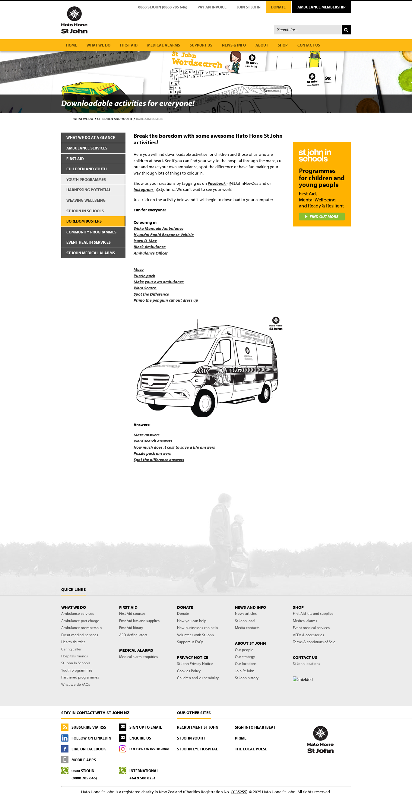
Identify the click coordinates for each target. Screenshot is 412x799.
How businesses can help (197, 627)
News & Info (234, 45)
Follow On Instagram (149, 748)
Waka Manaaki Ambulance (158, 228)
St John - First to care (320, 739)
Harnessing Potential (88, 189)
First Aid (75, 158)
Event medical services (79, 634)
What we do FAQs (75, 684)
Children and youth (114, 119)
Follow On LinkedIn (91, 738)
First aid (129, 45)
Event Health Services (88, 242)
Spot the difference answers (159, 459)
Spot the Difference (151, 294)
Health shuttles (73, 641)
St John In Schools (75, 662)
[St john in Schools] (321, 184)
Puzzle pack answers (152, 453)
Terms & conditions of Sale (314, 641)
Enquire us (140, 738)
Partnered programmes (80, 677)
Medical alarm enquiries (138, 656)
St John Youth (191, 738)
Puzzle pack (144, 275)
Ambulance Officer (151, 253)
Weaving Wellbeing (86, 200)
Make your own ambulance (159, 281)
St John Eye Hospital (197, 748)
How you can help (191, 620)
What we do (98, 45)
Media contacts (247, 627)
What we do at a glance (90, 137)
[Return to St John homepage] (206, 19)
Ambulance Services (86, 148)
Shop (283, 45)
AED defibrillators (133, 634)
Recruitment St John (197, 727)
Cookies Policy (189, 670)
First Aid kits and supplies (139, 620)
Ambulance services (77, 613)
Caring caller (71, 649)
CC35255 (238, 791)
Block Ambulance (150, 246)
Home (71, 45)
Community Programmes (91, 231)
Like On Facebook (88, 748)
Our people (244, 649)
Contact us (308, 45)
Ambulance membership (81, 627)
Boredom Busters (84, 221)
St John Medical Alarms (90, 252)
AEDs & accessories (308, 634)
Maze (139, 269)
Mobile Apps (83, 759)
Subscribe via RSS (88, 727)
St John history (246, 677)
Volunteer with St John (195, 634)
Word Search (145, 287)
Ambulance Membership (321, 7)
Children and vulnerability (198, 677)
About (261, 45)
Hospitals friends (74, 655)
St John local (245, 620)
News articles (246, 613)
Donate (278, 7)
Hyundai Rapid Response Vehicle (164, 234)
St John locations (306, 663)
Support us (201, 45)
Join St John (249, 7)
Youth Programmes (86, 179)
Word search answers (153, 441)
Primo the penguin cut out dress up (166, 300)
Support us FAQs (190, 641)
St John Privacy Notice (195, 663)
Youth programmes (76, 670)
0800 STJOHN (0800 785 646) (162, 7)
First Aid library (131, 627)
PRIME (240, 738)
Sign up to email (145, 727)
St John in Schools (85, 210)
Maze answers (147, 435)
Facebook (217, 183)
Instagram (144, 189)
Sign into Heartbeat (255, 727)
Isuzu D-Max (145, 240)
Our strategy (245, 656)
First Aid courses (132, 613)
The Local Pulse (251, 748)
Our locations (245, 663)
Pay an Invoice (212, 7)
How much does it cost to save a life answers (174, 447)
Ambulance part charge (80, 620)
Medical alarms (163, 45)
